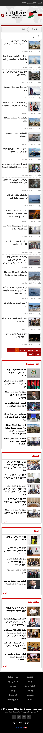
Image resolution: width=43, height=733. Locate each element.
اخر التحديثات (32, 364)
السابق (30, 350)
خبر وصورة (13, 695)
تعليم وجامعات (13, 699)
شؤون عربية (30, 686)
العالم (30, 699)
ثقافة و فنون (13, 681)
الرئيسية (35, 29)
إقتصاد (30, 690)
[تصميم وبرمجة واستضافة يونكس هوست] (21, 728)
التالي (38, 354)
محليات (35, 456)
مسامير (13, 686)
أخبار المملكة (13, 677)
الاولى (38, 350)
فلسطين (30, 695)
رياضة (36, 530)
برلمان (12, 690)
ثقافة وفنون (32, 602)
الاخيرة (31, 354)
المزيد (5, 521)
